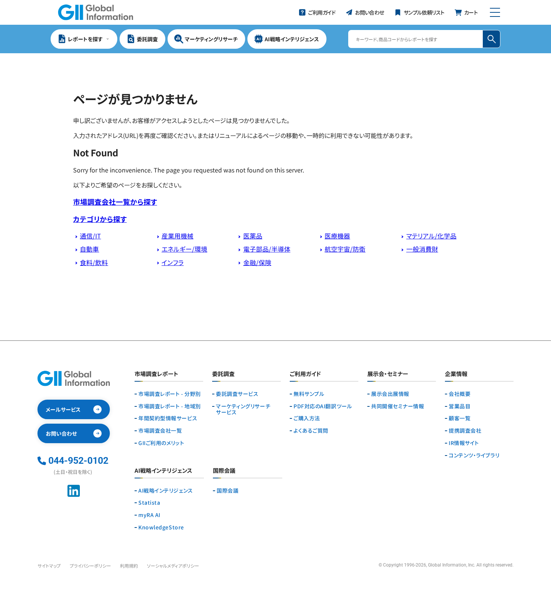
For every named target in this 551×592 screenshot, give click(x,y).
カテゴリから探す (100, 219)
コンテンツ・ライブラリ (474, 455)
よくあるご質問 (310, 430)
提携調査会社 (465, 430)
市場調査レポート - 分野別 (169, 394)
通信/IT (90, 235)
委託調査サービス (237, 394)
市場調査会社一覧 (160, 430)
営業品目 (459, 406)
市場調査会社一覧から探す (115, 201)
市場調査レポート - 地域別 (169, 406)
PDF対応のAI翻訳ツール (322, 406)
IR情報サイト (464, 443)
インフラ (173, 262)
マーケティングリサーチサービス (243, 409)
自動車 (89, 248)
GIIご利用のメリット (161, 443)
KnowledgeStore (161, 527)
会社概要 (459, 394)
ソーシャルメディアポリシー (173, 565)
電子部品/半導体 (266, 248)
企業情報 (456, 374)
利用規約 (129, 565)
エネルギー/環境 (184, 248)
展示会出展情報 (390, 394)
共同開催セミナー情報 (397, 406)
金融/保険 (257, 262)
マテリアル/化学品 (431, 235)
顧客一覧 (459, 418)
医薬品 (252, 235)
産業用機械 (177, 235)
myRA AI (149, 515)
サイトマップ (49, 565)
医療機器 (337, 235)
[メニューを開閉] (495, 12)
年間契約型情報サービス (167, 418)
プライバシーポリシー (90, 565)
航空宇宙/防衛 (345, 248)
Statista (149, 502)
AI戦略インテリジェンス (165, 490)
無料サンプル (308, 394)
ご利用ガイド (305, 374)
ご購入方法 (306, 418)
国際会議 (227, 490)
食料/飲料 (94, 262)
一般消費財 (422, 248)
